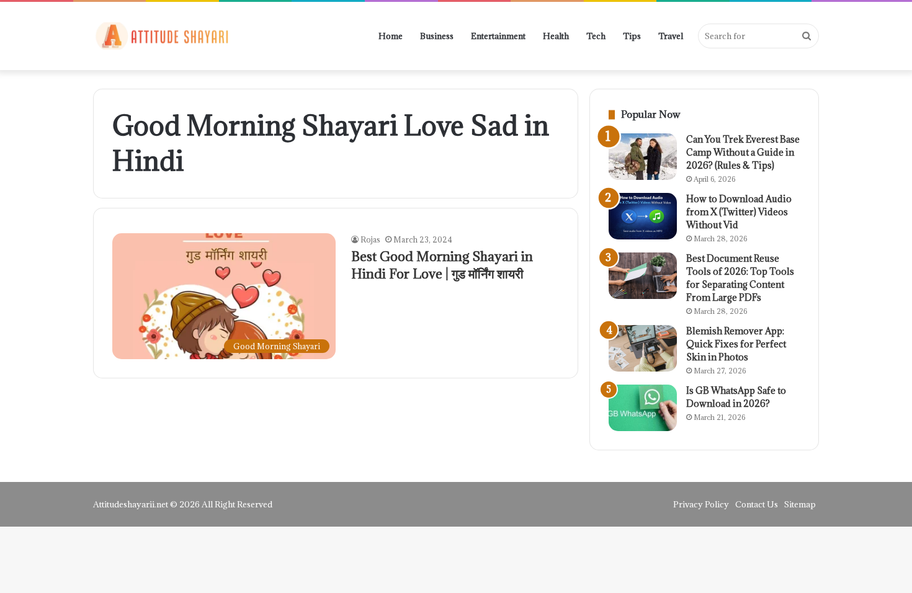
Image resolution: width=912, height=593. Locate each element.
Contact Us (756, 504)
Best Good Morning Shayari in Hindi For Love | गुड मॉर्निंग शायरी (442, 265)
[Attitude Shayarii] (161, 36)
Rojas (370, 239)
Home (390, 36)
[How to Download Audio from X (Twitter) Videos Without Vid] (643, 216)
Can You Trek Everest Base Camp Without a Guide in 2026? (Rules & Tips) (743, 152)
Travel (670, 36)
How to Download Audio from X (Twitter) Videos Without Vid (739, 212)
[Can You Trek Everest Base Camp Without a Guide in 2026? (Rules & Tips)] (643, 156)
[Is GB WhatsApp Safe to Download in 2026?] (643, 408)
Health (556, 36)
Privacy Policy (701, 504)
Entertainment (498, 36)
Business (437, 36)
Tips (632, 36)
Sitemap (800, 504)
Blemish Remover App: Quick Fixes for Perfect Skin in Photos (736, 344)
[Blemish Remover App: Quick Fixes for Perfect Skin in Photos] (643, 348)
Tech (596, 36)
